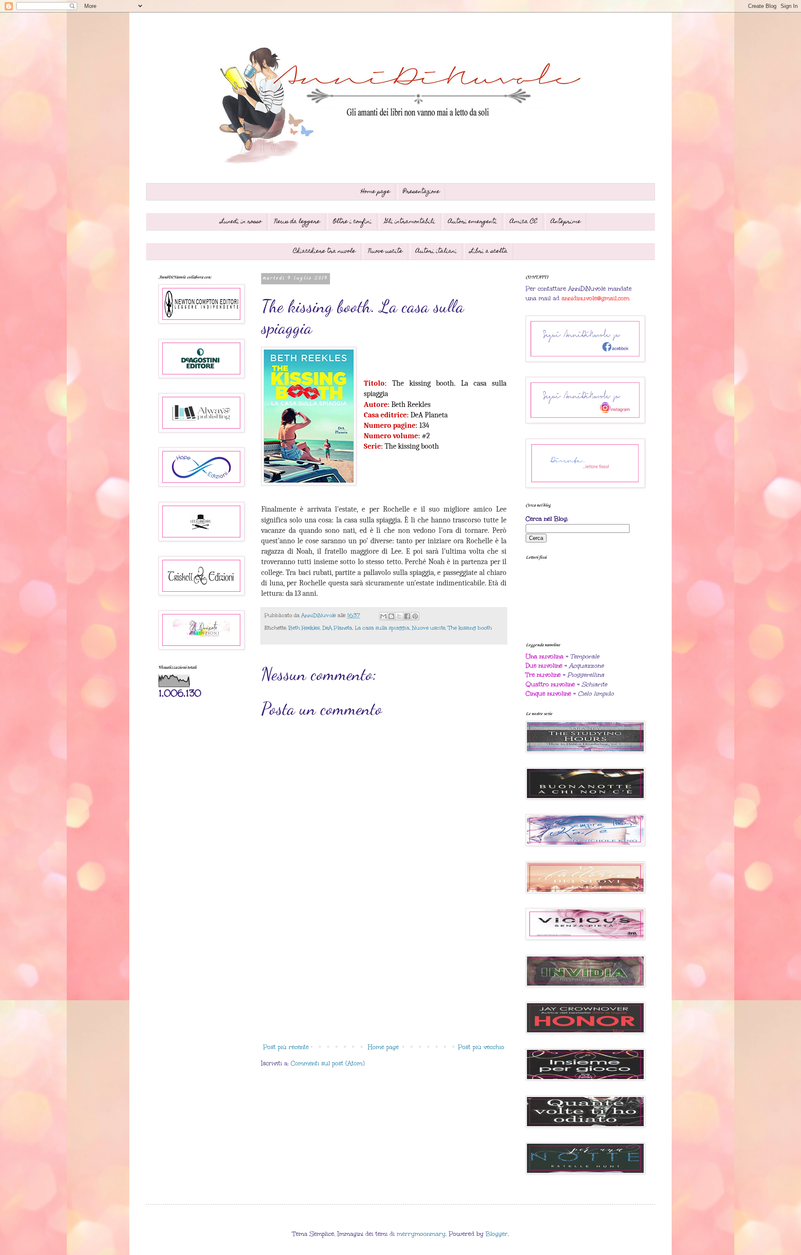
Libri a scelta (489, 251)
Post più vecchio (481, 1047)
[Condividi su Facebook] (407, 616)
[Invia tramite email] (383, 616)
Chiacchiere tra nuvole (324, 251)
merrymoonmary (421, 1234)
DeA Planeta (337, 627)
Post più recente (286, 1047)
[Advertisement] (383, 971)
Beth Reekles (304, 627)
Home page (375, 191)
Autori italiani (436, 251)
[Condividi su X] (399, 616)
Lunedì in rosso (241, 221)
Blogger (497, 1234)
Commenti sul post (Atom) (328, 1063)
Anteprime (566, 221)
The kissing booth (470, 627)
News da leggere (297, 221)
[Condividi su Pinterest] (415, 616)
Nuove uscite (385, 251)
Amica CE (524, 221)
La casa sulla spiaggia (382, 627)
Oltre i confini (352, 221)
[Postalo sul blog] (391, 616)
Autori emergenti (472, 221)
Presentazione (421, 191)
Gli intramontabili (410, 221)
